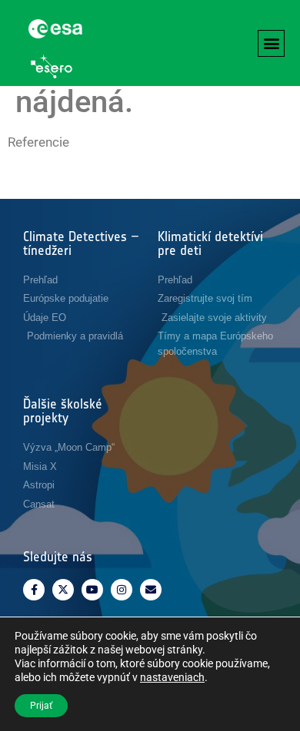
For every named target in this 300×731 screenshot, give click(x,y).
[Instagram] (121, 589)
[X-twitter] (63, 589)
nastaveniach (172, 677)
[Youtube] (92, 589)
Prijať (41, 705)
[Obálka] (151, 589)
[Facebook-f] (34, 589)
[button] (271, 43)
